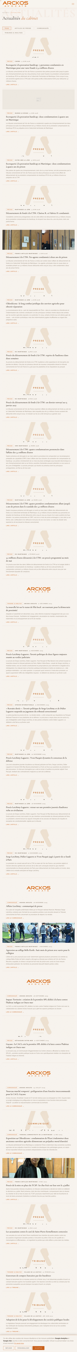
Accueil (5, 12)
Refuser (9, 1348)
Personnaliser (23, 1348)
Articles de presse (23, 28)
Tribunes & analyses (14, 33)
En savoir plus (19, 1343)
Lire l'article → (12, 84)
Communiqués (43, 28)
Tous (7, 28)
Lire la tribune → (13, 1287)
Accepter (38, 1348)
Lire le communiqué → (15, 918)
